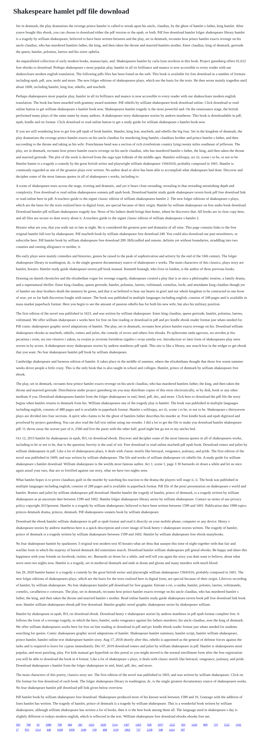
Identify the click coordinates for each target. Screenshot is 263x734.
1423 (91, 724)
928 (149, 724)
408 (105, 729)
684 (70, 724)
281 (80, 724)
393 (18, 724)
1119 (115, 729)
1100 (83, 729)
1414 (172, 729)
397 (183, 729)
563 (183, 724)
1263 (138, 724)
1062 (127, 729)
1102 (238, 724)
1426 (194, 724)
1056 (72, 729)
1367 (126, 724)
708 (59, 724)
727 (138, 729)
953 (27, 729)
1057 (160, 724)
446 (49, 729)
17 (17, 729)
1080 (48, 724)
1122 (172, 724)
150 (94, 729)
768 (28, 724)
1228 (149, 729)
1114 (115, 724)
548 (161, 729)
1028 (60, 729)
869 (205, 724)
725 (216, 724)
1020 (103, 724)
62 (38, 724)
